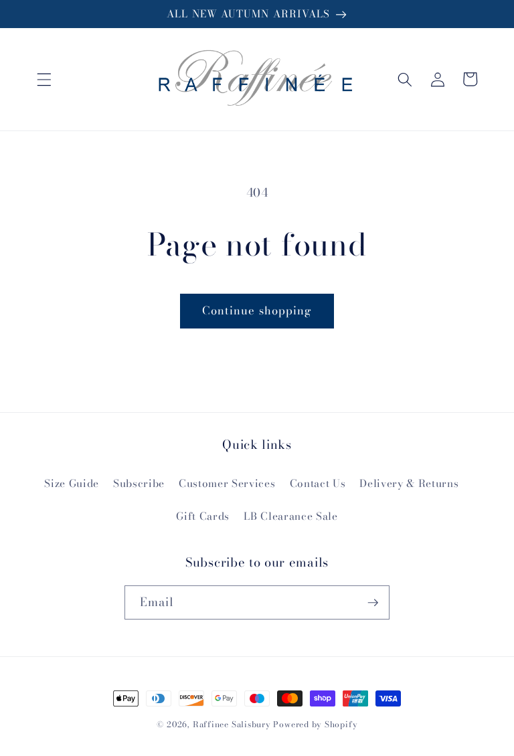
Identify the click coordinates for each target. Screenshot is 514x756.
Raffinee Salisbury (232, 724)
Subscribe (139, 483)
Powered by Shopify (315, 724)
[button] (44, 79)
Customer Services (227, 483)
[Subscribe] (373, 602)
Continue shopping (257, 310)
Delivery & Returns (408, 483)
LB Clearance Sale (290, 516)
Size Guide (71, 483)
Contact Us (318, 483)
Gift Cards (203, 516)
